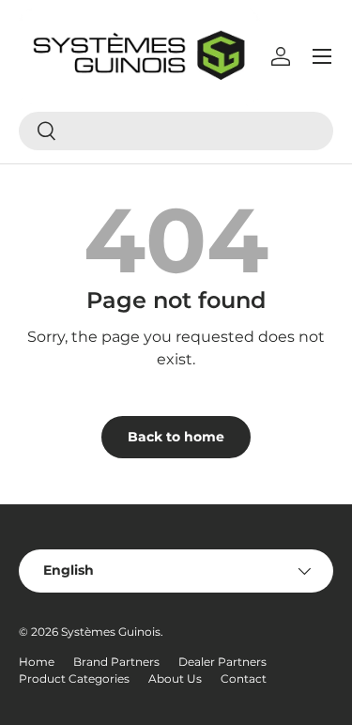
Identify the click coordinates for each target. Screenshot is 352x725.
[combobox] (176, 131)
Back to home (176, 436)
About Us (175, 678)
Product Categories (74, 678)
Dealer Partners (222, 662)
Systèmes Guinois (111, 632)
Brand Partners (116, 662)
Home (36, 662)
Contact (244, 678)
